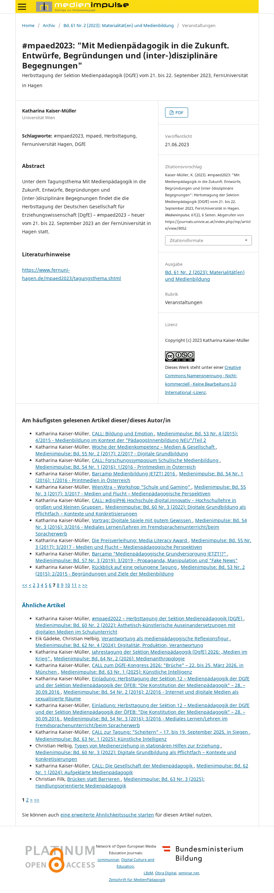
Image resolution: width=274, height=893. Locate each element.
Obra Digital (165, 873)
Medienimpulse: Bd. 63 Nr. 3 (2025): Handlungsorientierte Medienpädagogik (119, 782)
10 (67, 585)
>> (85, 585)
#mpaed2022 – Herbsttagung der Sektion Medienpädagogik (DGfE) (168, 618)
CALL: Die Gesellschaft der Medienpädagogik (143, 765)
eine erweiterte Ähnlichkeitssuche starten (107, 815)
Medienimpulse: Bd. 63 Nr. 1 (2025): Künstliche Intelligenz (126, 672)
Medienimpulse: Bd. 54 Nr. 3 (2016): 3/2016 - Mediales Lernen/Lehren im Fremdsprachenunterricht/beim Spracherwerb (141, 527)
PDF (178, 112)
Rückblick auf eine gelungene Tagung (135, 567)
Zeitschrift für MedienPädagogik (137, 879)
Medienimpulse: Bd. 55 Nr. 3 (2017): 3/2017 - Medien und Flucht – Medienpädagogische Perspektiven (140, 490)
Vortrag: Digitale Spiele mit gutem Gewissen (142, 520)
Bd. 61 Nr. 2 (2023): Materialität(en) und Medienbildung (118, 25)
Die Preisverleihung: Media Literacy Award (140, 540)
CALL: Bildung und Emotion (123, 433)
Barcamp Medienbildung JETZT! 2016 (134, 473)
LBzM (148, 873)
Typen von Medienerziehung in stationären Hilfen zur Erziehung (148, 745)
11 (74, 585)
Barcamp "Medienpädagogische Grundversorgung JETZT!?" (159, 553)
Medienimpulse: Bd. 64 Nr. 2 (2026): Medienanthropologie (119, 658)
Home (28, 25)
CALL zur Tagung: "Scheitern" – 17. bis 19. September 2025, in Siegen (170, 732)
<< (24, 585)
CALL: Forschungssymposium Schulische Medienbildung (156, 460)
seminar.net (188, 873)
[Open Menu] (22, 6)
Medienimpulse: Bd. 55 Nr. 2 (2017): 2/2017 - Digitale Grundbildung (111, 453)
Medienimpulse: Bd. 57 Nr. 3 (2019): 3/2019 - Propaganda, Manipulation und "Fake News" (136, 560)
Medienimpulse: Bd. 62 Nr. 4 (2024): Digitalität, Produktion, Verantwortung (119, 645)
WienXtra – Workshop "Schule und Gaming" (141, 487)
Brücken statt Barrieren (94, 779)
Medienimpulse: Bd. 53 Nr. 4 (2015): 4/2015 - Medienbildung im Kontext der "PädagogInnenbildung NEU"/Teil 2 (136, 436)
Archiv (49, 25)
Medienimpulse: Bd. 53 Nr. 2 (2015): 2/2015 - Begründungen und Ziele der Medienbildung (140, 570)
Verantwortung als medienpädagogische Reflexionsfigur (166, 638)
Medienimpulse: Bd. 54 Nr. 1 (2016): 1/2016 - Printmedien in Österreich (115, 467)
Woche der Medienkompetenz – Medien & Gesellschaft (154, 447)
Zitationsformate (186, 240)
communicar (108, 859)
